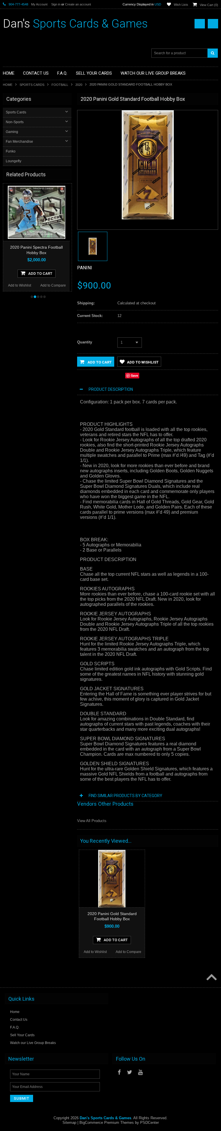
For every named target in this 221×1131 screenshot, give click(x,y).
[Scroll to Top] (211, 978)
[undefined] (148, 218)
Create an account (78, 4)
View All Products (91, 821)
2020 (78, 84)
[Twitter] (129, 1072)
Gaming (12, 132)
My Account (39, 4)
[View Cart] (213, 23)
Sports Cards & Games (75, 23)
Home (7, 84)
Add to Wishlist (25, 285)
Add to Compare (59, 285)
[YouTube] (140, 1072)
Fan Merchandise (19, 142)
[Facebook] (119, 1072)
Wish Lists (181, 4)
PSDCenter (149, 1122)
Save (134, 375)
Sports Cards (32, 84)
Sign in (55, 4)
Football (60, 84)
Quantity (84, 342)
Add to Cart (99, 362)
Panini (84, 267)
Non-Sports (15, 122)
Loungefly (13, 161)
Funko (11, 151)
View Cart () (209, 5)
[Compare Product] (200, 23)
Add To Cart (46, 273)
